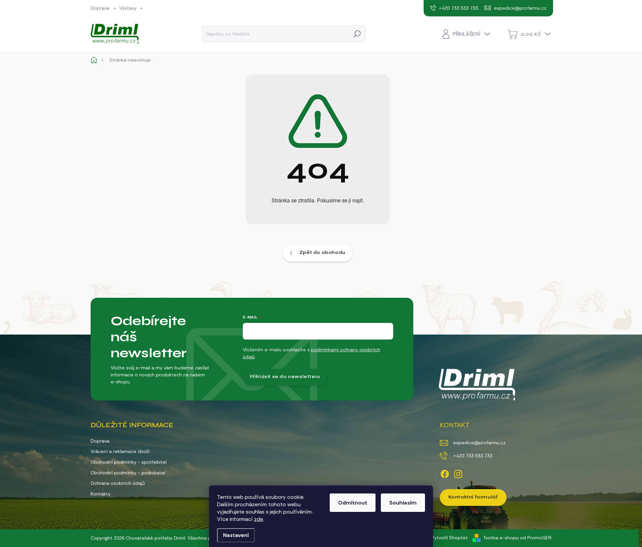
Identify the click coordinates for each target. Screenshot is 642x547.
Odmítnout (352, 502)
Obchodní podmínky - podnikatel (128, 473)
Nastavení (236, 535)
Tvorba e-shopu (501, 538)
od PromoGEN (535, 538)
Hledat (357, 33)
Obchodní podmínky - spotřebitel (129, 462)
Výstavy (128, 8)
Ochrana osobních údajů (118, 483)
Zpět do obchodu (322, 252)
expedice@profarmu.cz (479, 443)
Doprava (100, 8)
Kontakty (101, 494)
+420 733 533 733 (472, 456)
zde (258, 519)
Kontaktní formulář (473, 497)
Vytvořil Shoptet (449, 538)
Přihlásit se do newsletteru (285, 376)
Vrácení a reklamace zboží (120, 451)
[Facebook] (445, 473)
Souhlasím (403, 502)
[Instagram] (458, 473)
